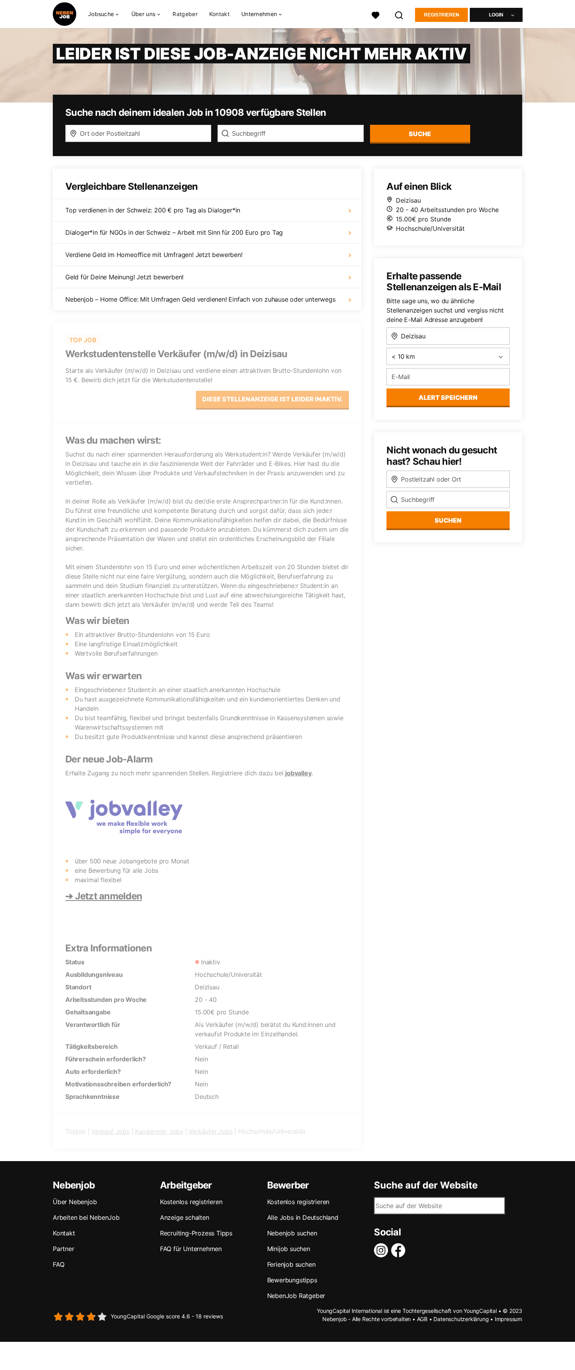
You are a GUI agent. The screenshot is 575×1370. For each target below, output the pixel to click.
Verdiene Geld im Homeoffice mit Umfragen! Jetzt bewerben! (154, 255)
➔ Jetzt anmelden (103, 896)
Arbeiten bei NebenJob (86, 1217)
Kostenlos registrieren (191, 1202)
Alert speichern (448, 397)
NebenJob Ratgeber (296, 1296)
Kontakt (219, 14)
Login (496, 15)
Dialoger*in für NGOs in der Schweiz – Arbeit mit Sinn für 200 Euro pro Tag (174, 232)
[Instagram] (382, 1250)
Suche (420, 134)
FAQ (58, 1264)
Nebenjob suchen (292, 1233)
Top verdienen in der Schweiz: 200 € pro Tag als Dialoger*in (152, 210)
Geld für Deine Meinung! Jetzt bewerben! (124, 277)
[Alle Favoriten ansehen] (375, 14)
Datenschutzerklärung (461, 1319)
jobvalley (298, 773)
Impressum (508, 1319)
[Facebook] (399, 1250)
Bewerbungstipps (292, 1280)
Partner (63, 1249)
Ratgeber (184, 14)
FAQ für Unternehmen (191, 1249)
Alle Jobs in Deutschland (302, 1217)
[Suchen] (399, 14)
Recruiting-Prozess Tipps (196, 1233)
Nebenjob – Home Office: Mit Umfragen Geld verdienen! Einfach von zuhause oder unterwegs (200, 299)
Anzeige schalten (184, 1217)
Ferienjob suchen (291, 1264)
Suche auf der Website (426, 1185)
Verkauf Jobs (110, 1131)
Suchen (448, 520)
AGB (422, 1319)
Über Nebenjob (75, 1202)
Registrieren (441, 15)
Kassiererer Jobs (159, 1131)
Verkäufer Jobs (210, 1131)
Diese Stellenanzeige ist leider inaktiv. (272, 399)
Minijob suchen (288, 1249)
